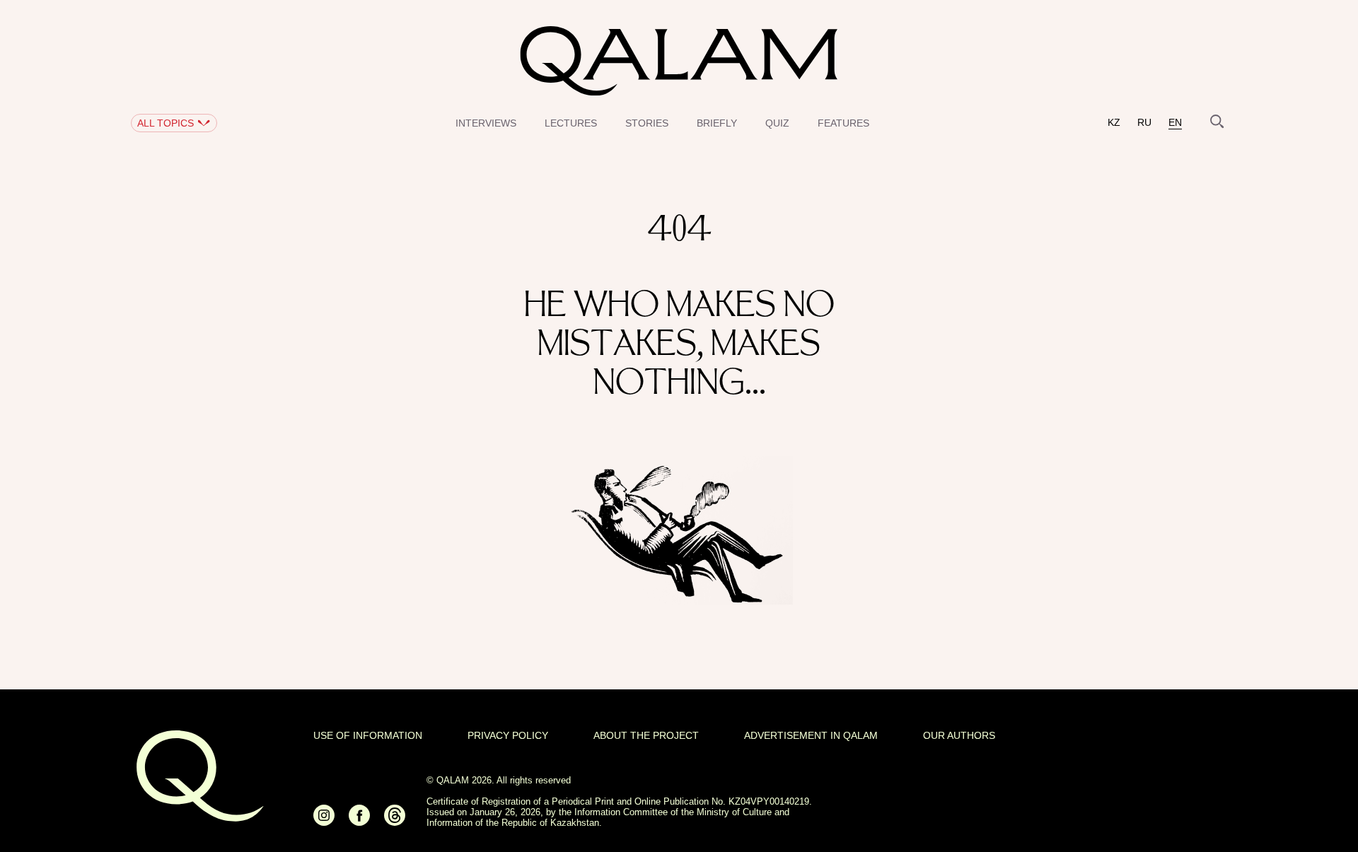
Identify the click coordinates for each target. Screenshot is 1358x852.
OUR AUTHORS (959, 735)
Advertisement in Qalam (811, 735)
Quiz (777, 123)
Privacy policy (508, 735)
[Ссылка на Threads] (394, 821)
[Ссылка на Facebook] (359, 821)
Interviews (485, 123)
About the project (646, 735)
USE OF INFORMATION (367, 735)
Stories (646, 123)
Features (843, 123)
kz (1114, 122)
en (1175, 122)
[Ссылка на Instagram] (324, 821)
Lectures (571, 123)
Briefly (717, 123)
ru (1144, 122)
